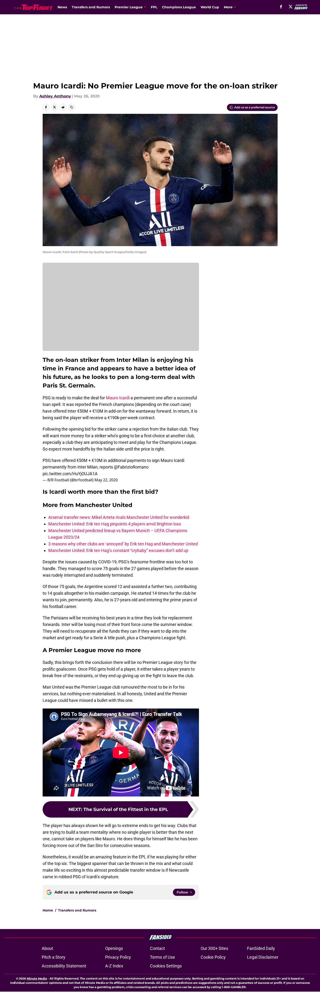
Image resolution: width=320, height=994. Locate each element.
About (47, 948)
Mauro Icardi (118, 397)
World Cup (210, 7)
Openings (114, 948)
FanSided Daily (261, 948)
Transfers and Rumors (91, 7)
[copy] (71, 107)
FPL (154, 7)
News (62, 7)
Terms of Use (162, 957)
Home (48, 910)
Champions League (179, 7)
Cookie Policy (213, 957)
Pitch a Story (53, 957)
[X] (291, 7)
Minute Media (37, 978)
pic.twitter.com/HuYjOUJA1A (70, 473)
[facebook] (281, 7)
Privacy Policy (118, 957)
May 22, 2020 (106, 480)
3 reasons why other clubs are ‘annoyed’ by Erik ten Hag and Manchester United (123, 543)
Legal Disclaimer (262, 957)
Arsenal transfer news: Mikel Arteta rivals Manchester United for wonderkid (118, 517)
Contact (157, 948)
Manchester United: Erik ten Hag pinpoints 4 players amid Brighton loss (114, 523)
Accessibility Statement (64, 965)
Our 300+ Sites (214, 948)
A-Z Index (114, 965)
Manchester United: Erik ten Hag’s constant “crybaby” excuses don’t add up (118, 550)
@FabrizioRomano (131, 467)
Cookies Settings (166, 965)
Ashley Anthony (55, 96)
